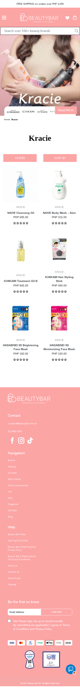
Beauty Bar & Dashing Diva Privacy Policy (22, 548)
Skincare (12, 472)
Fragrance (13, 504)
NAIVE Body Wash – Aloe (59, 212)
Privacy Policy (43, 629)
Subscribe (56, 612)
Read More (66, 110)
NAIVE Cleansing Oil (20, 212)
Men (10, 497)
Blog (10, 516)
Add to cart (20, 199)
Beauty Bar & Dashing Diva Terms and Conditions (22, 558)
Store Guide (14, 578)
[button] (4, 17)
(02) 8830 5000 (15, 431)
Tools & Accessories (18, 485)
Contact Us (13, 571)
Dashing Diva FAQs (18, 540)
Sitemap (12, 584)
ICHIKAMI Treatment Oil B (20, 281)
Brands (11, 460)
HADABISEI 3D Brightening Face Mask (20, 347)
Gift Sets (12, 510)
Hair (10, 491)
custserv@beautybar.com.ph (22, 423)
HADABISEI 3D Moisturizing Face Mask (59, 347)
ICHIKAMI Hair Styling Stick (59, 279)
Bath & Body (14, 479)
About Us (12, 565)
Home (7, 119)
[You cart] (75, 17)
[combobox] (40, 31)
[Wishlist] (67, 17)
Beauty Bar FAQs (16, 534)
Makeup (12, 466)
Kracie (14, 119)
